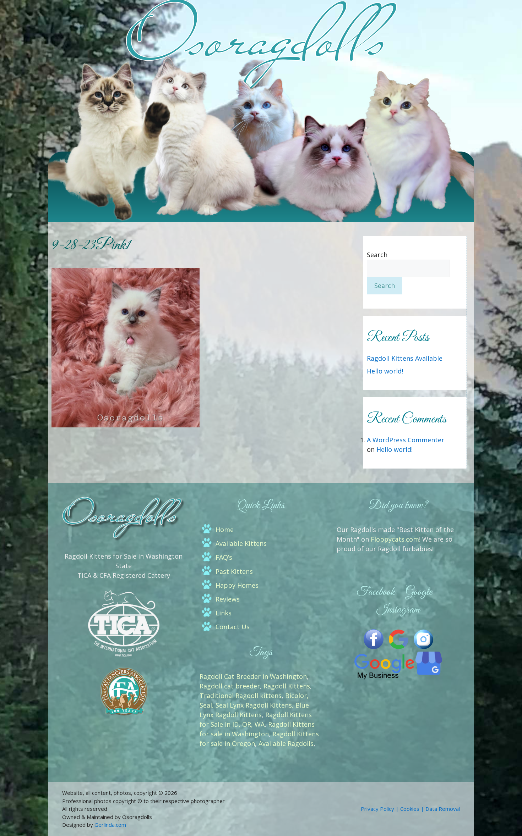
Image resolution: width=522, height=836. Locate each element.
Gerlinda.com (110, 824)
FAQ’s (224, 557)
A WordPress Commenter (405, 440)
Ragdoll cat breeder (230, 686)
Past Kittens (234, 571)
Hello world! (385, 371)
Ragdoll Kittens (286, 686)
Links (224, 613)
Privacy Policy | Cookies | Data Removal (410, 808)
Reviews (228, 599)
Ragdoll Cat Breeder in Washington (253, 676)
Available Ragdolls (286, 743)
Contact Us (233, 626)
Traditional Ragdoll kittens (241, 695)
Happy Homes (237, 585)
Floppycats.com (395, 539)
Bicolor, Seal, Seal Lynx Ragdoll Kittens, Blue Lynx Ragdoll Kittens (254, 705)
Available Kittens (241, 543)
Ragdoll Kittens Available (404, 358)
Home (225, 529)
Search (377, 254)
